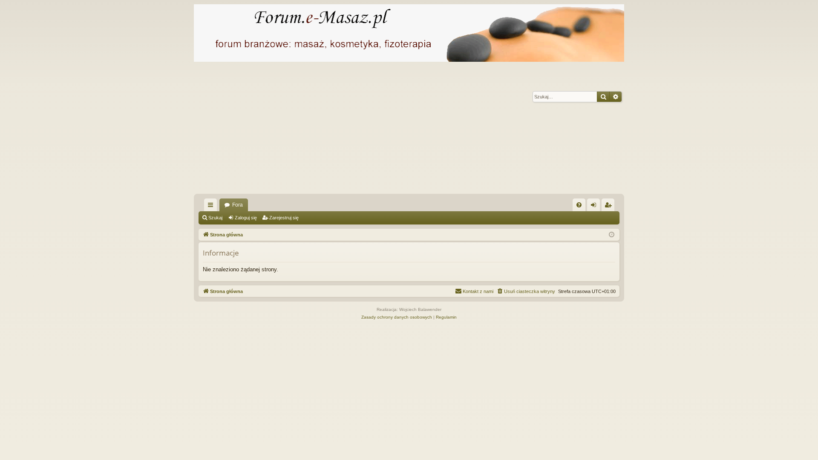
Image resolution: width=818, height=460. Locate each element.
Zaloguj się (246, 217)
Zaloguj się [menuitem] (595, 206)
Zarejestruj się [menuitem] (609, 206)
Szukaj (215, 217)
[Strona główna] (409, 33)
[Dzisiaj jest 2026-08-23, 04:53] (611, 235)
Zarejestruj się (284, 217)
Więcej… (212, 206)
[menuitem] (579, 204)
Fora (237, 205)
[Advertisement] (449, 130)
